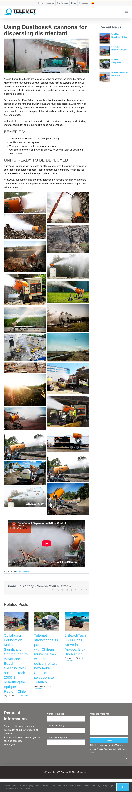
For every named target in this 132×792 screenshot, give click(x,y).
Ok (123, 787)
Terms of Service (119, 749)
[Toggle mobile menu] (126, 11)
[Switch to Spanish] (93, 3)
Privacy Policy (103, 749)
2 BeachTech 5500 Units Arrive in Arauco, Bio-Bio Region (75, 644)
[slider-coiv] (46, 56)
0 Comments (23, 696)
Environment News (23, 571)
